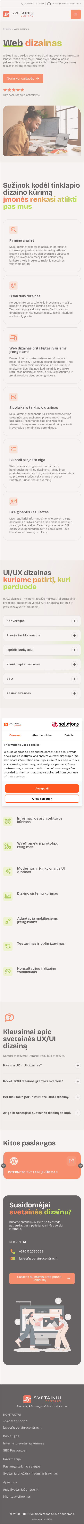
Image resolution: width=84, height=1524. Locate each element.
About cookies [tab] (42, 735)
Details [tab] (69, 735)
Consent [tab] (15, 735)
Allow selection (42, 798)
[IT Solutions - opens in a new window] (65, 724)
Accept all (42, 788)
